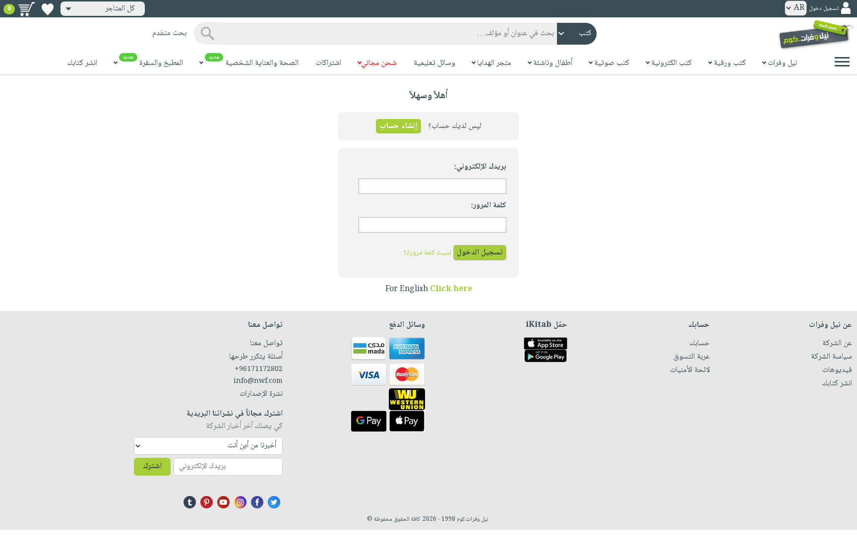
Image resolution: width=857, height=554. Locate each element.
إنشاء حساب (398, 126)
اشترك (152, 466)
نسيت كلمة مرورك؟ (427, 253)
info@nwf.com (258, 381)
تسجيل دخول (824, 8)
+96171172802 (259, 369)
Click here (451, 289)
